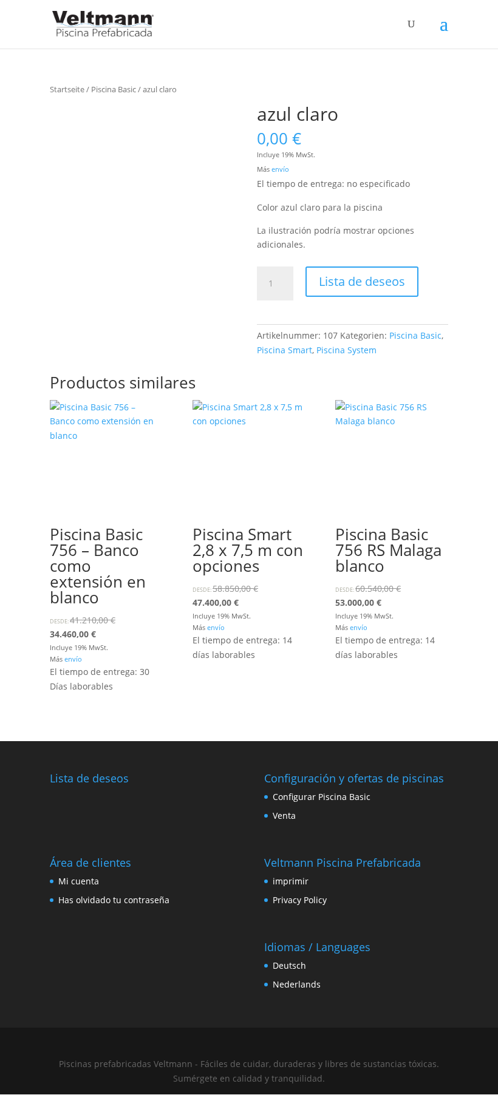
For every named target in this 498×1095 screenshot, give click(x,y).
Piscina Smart (284, 350)
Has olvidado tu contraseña (113, 900)
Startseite (67, 89)
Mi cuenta (78, 881)
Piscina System (346, 350)
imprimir (291, 881)
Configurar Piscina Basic (321, 796)
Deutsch (289, 965)
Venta (284, 815)
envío (280, 169)
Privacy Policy (300, 900)
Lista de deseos (362, 281)
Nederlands (297, 984)
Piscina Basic (113, 89)
